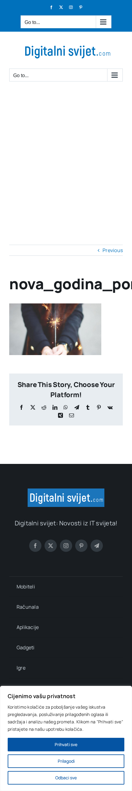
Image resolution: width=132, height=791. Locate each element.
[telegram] (97, 546)
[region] (66, 738)
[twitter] (51, 546)
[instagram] (66, 546)
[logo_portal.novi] (66, 491)
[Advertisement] (66, 157)
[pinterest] (81, 546)
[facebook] (35, 546)
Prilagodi (66, 761)
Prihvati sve (66, 744)
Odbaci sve (66, 778)
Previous (113, 250)
